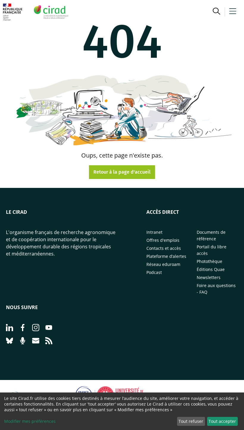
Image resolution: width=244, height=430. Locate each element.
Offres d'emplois (162, 240)
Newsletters (208, 277)
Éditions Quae (211, 269)
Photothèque (209, 261)
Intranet (154, 232)
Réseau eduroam (163, 264)
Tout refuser (191, 421)
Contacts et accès (163, 248)
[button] (216, 12)
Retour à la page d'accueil (122, 172)
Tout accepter (222, 421)
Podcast (154, 272)
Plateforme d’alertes (166, 256)
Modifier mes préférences (30, 421)
